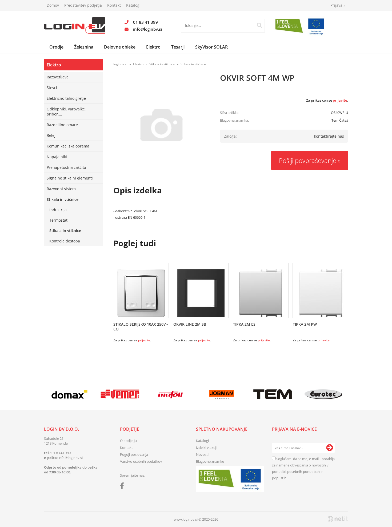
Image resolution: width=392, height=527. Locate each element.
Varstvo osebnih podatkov (141, 461)
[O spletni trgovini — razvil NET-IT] (338, 519)
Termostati (59, 220)
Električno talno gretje (66, 98)
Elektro (153, 47)
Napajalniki (57, 156)
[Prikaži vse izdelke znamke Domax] (69, 394)
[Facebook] (123, 486)
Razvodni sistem (61, 188)
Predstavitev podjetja (83, 5)
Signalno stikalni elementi (70, 178)
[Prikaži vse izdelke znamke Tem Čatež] (272, 394)
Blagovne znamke (210, 461)
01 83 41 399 (145, 22)
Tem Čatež (339, 120)
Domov (53, 5)
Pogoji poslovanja (134, 454)
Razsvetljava (58, 76)
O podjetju (128, 440)
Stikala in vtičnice (62, 199)
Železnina (83, 47)
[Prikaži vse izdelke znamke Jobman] (221, 394)
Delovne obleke (119, 47)
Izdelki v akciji (206, 447)
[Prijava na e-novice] (330, 448)
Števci (52, 87)
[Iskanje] (259, 25)
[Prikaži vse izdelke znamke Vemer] (120, 394)
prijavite (340, 100)
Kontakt (114, 5)
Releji (52, 135)
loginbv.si (120, 64)
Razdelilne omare (62, 124)
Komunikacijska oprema (68, 146)
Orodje (56, 47)
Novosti (202, 454)
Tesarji (178, 47)
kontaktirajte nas (329, 136)
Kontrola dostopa (64, 240)
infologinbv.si (147, 29)
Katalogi (133, 5)
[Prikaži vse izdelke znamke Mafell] (170, 394)
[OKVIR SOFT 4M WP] (161, 125)
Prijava (337, 5)
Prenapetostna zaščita (66, 167)
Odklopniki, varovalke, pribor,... (66, 111)
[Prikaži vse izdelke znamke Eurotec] (323, 394)
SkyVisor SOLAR (211, 47)
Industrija (58, 209)
